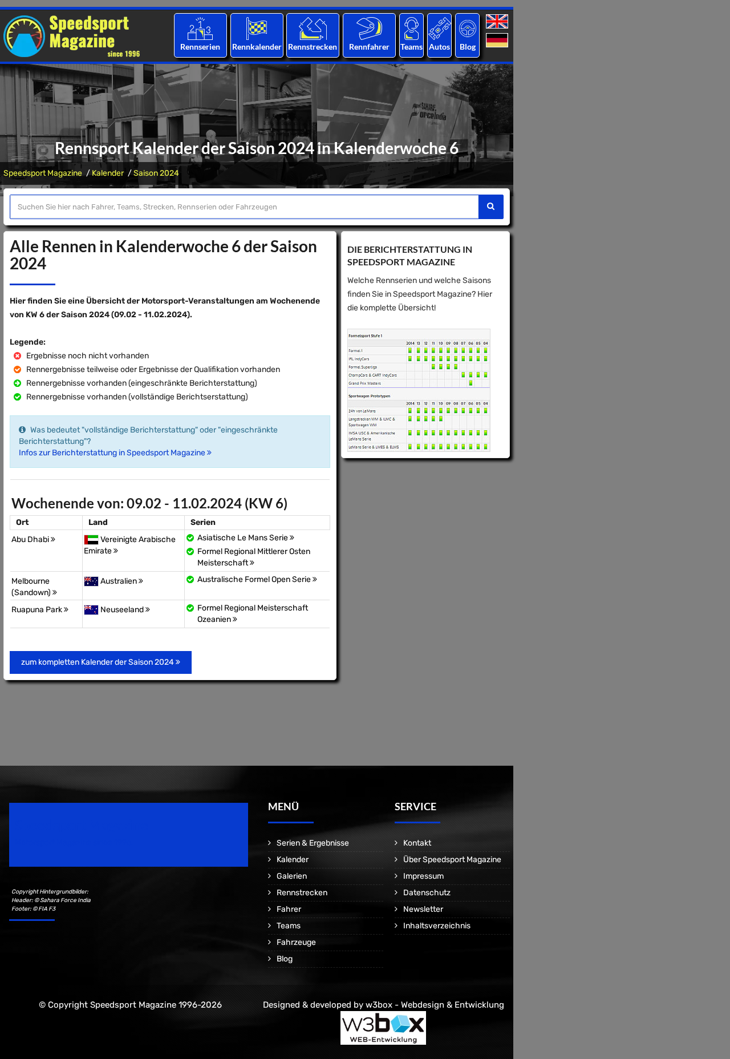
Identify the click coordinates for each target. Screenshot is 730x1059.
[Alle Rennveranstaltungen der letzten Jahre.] (256, 28)
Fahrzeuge (296, 942)
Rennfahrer (369, 46)
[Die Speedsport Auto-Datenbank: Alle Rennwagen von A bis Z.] (439, 28)
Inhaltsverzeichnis (437, 926)
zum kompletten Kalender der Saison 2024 (98, 662)
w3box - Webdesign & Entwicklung (435, 1005)
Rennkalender (256, 46)
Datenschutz (427, 893)
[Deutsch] (498, 41)
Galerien (292, 876)
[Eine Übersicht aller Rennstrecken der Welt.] (313, 28)
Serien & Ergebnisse (313, 843)
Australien (119, 581)
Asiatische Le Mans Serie (243, 538)
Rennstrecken (313, 46)
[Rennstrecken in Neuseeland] (91, 610)
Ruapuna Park (37, 610)
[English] (498, 22)
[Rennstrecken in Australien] (91, 581)
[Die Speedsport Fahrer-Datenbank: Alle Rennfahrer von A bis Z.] (369, 28)
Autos (439, 46)
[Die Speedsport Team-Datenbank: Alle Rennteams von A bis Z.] (411, 28)
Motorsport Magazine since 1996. (74, 842)
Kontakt (417, 843)
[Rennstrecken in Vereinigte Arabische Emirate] (91, 539)
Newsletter (423, 909)
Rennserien (200, 46)
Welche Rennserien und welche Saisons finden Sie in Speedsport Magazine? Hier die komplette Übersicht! (419, 294)
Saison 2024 (156, 173)
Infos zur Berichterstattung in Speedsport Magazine (113, 453)
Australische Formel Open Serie (255, 579)
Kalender (108, 173)
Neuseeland (122, 610)
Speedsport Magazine (42, 173)
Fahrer (289, 909)
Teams (411, 46)
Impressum (423, 876)
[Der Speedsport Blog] (467, 28)
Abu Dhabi (31, 539)
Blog (468, 46)
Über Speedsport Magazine (452, 859)
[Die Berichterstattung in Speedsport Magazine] (418, 390)
